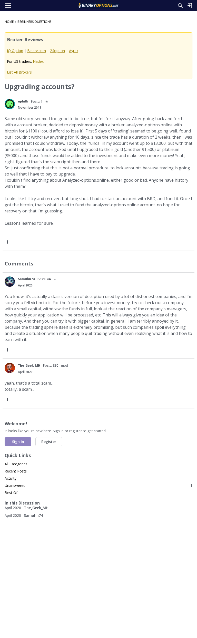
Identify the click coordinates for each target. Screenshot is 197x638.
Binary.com (36, 50)
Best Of (11, 492)
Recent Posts (16, 471)
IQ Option (15, 50)
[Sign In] (189, 5)
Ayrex (73, 50)
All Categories (16, 463)
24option (57, 50)
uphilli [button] (23, 101)
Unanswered (98, 485)
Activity (10, 478)
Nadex (38, 61)
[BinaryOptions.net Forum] (98, 5)
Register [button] (48, 441)
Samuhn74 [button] (26, 279)
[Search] (180, 5)
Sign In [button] (18, 441)
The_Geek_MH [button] (29, 365)
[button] (10, 104)
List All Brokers (19, 72)
